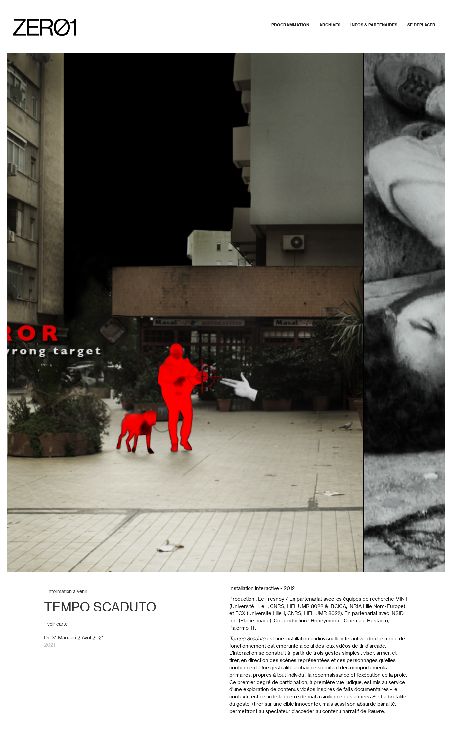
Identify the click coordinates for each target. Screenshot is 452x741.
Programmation (290, 24)
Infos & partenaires (373, 24)
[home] (44, 27)
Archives (329, 24)
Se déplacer (421, 24)
